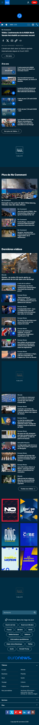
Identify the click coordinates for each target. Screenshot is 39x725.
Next (3, 678)
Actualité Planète (24, 442)
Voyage (4, 682)
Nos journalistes (7, 690)
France (9, 629)
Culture (23, 682)
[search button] (35, 612)
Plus (3, 705)
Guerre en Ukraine (27, 625)
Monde (4, 275)
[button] (12, 131)
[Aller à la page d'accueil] (7, 2)
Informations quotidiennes (19, 639)
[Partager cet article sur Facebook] (3, 40)
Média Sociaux (14, 634)
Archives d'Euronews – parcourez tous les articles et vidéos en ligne (29, 692)
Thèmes (4, 665)
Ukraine (20, 629)
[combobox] (19, 612)
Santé (30, 629)
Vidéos (4, 686)
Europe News (22, 295)
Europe (4, 669)
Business (4, 674)
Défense (27, 634)
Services (4, 700)
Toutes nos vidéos (27, 488)
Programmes (25, 686)
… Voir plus (8, 56)
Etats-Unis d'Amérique (14, 644)
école (12, 649)
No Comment (6, 200)
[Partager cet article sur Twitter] (7, 40)
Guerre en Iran (10, 625)
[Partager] (12, 40)
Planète (23, 674)
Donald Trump (24, 649)
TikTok (30, 644)
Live (34, 2)
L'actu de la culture (24, 283)
